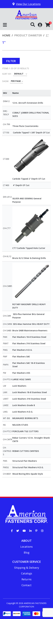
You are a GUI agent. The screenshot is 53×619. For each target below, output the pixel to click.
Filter (11, 61)
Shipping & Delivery (26, 567)
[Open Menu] (5, 25)
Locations (26, 546)
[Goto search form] (34, 25)
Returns (26, 579)
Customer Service (26, 562)
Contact (26, 585)
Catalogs (26, 573)
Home (6, 35)
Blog (26, 552)
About (26, 541)
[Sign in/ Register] (40, 25)
